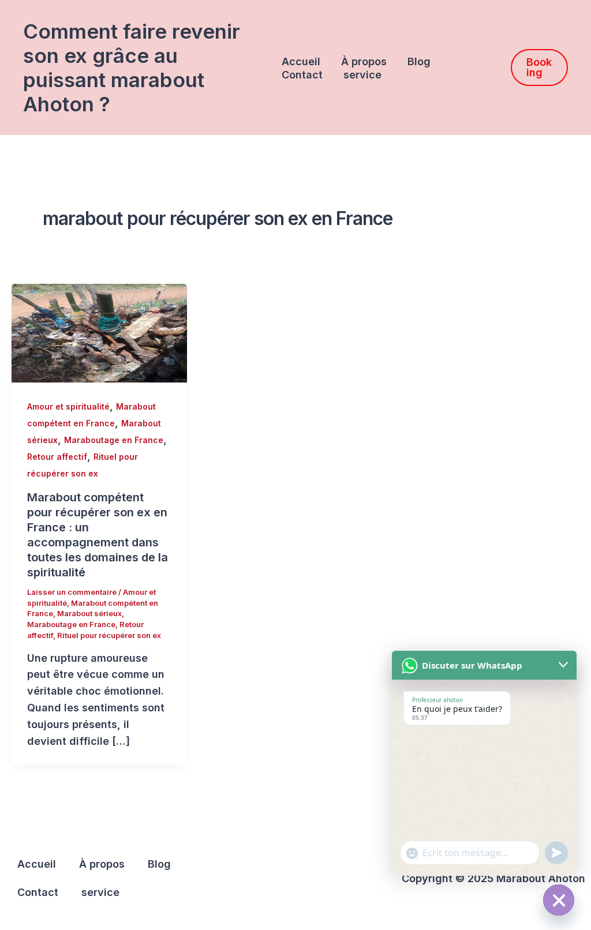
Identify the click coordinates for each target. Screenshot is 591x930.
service (362, 75)
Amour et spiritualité (68, 406)
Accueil (301, 61)
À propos (364, 61)
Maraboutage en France (113, 440)
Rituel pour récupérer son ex (109, 635)
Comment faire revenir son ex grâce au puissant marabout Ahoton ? (131, 67)
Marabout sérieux (89, 613)
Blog (419, 61)
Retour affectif (57, 457)
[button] (539, 67)
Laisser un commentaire (72, 592)
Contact (302, 75)
